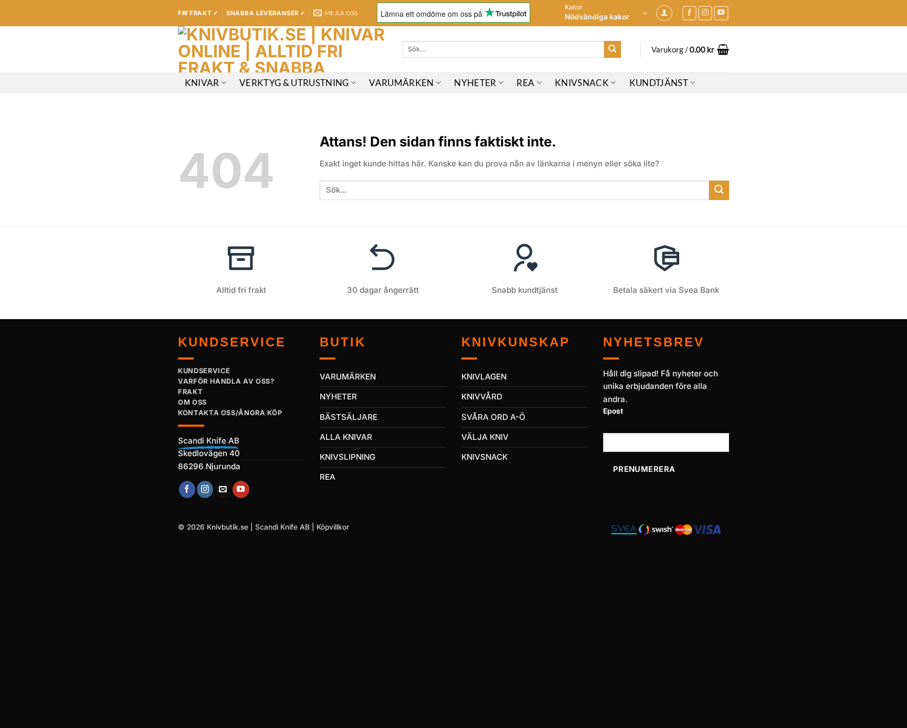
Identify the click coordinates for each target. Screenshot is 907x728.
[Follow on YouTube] (721, 13)
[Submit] (612, 49)
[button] (606, 13)
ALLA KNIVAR (346, 437)
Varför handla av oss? (226, 381)
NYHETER (338, 397)
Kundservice (204, 370)
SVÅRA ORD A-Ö (493, 417)
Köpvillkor (333, 527)
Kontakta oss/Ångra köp (230, 412)
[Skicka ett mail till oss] (223, 489)
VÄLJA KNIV (485, 437)
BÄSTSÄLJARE (348, 417)
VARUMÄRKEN (348, 377)
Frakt (190, 391)
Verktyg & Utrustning (294, 83)
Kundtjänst (658, 83)
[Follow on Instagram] (705, 13)
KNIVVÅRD (481, 397)
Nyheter (475, 83)
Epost (613, 411)
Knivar (202, 83)
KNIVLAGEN (484, 377)
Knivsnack (582, 83)
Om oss (192, 402)
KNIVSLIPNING (347, 457)
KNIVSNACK (484, 457)
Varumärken (401, 83)
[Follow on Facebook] (689, 13)
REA (525, 83)
